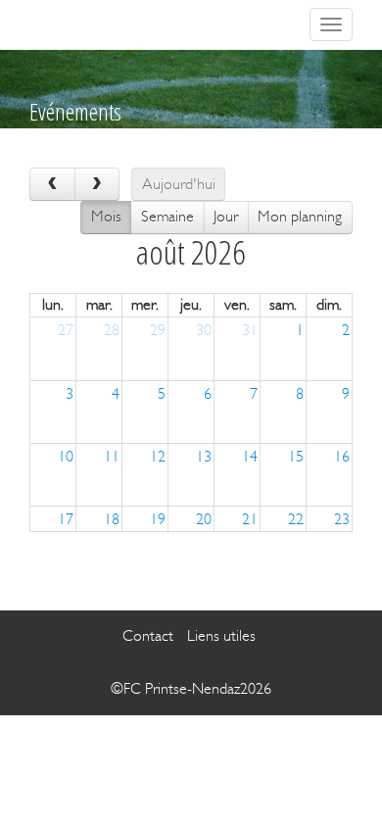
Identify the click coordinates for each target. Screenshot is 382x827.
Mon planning (300, 216)
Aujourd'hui (178, 183)
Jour (226, 216)
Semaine (167, 216)
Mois (106, 216)
